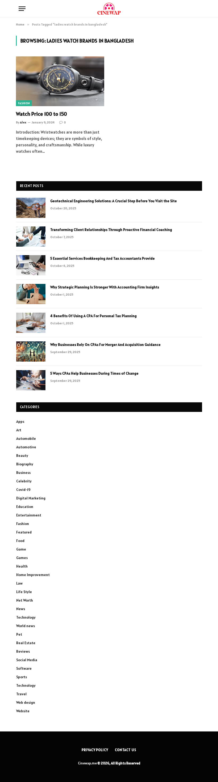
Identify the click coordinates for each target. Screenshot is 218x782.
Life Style (24, 591)
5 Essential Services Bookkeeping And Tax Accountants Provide (102, 258)
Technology (26, 617)
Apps (20, 421)
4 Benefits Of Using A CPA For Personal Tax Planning (93, 315)
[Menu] (22, 9)
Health (22, 566)
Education (24, 506)
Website (23, 711)
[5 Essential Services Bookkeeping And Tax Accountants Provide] (30, 265)
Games (22, 557)
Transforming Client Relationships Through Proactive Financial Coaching (111, 229)
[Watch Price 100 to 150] (60, 81)
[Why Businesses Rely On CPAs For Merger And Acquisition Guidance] (30, 351)
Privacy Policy (95, 750)
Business (23, 472)
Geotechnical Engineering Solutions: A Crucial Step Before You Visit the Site (113, 200)
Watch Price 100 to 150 (41, 113)
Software (24, 668)
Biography (24, 464)
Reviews (23, 651)
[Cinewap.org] (109, 8)
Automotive (26, 447)
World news (25, 625)
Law (19, 583)
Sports (21, 677)
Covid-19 (23, 489)
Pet (19, 634)
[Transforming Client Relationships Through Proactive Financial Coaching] (30, 236)
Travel (21, 694)
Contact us (125, 750)
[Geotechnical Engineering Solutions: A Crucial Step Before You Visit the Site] (30, 208)
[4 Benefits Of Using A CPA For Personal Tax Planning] (30, 323)
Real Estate (25, 642)
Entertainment (28, 515)
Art (18, 430)
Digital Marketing (30, 498)
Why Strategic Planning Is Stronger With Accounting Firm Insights (104, 287)
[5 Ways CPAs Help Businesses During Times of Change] (30, 380)
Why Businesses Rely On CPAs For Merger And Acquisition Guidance (105, 344)
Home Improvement (33, 574)
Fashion (24, 103)
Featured (24, 532)
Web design (25, 702)
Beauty (22, 455)
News (20, 608)
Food (20, 540)
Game (21, 549)
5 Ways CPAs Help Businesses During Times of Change (94, 373)
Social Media (26, 659)
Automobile (26, 438)
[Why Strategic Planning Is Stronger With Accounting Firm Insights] (30, 294)
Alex (23, 122)
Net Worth (24, 600)
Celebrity (24, 481)
